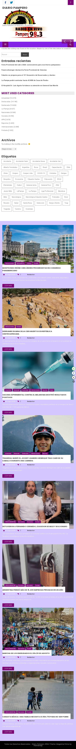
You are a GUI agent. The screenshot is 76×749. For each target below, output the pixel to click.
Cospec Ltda (28, 173)
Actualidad (5, 98)
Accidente (7, 161)
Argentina (25, 167)
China (6, 173)
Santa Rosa (27, 203)
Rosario (6, 203)
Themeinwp (38, 746)
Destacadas (5, 102)
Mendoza (61, 191)
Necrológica (16, 197)
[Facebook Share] (74, 373)
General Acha (31, 185)
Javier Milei (8, 191)
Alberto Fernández (10, 167)
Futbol (19, 185)
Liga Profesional (47, 191)
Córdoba (53, 173)
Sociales (4, 116)
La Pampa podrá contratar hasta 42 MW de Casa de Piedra (24, 80)
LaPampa (20, 191)
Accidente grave (39, 161)
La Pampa (5, 109)
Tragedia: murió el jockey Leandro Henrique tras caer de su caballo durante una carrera (32, 459)
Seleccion (40, 203)
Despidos (7, 179)
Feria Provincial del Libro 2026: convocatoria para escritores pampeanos (30, 65)
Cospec (15, 173)
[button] (74, 381)
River (66, 197)
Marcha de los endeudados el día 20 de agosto (26, 653)
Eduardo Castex (34, 179)
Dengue (64, 173)
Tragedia (7, 209)
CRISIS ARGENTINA (10, 521)
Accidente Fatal (22, 161)
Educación (48, 179)
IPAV (57, 185)
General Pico (46, 185)
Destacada (5, 105)
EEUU (59, 179)
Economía (19, 179)
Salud (16, 203)
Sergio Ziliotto (54, 203)
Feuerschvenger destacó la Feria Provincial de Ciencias (24, 70)
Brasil (45, 167)
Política (29, 263)
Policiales (55, 197)
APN (3, 120)
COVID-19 (41, 173)
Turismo (18, 209)
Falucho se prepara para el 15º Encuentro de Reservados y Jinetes (28, 75)
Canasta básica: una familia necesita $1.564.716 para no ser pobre (35, 716)
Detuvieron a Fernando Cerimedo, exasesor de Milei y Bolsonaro (34, 526)
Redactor (31, 275)
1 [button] (66, 37)
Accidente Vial (55, 161)
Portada (4, 130)
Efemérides (8, 185)
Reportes (4, 123)
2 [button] (68, 37)
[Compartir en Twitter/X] (74, 377)
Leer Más (8, 286)
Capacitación (57, 167)
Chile (68, 167)
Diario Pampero (14, 8)
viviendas (29, 209)
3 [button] (70, 37)
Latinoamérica (20, 263)
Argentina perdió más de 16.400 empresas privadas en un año (32, 590)
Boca (36, 167)
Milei (5, 197)
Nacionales (5, 112)
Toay (66, 203)
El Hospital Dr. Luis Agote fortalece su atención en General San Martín (29, 86)
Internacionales (7, 127)
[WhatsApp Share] (74, 369)
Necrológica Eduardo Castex (37, 197)
